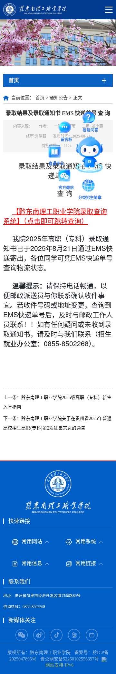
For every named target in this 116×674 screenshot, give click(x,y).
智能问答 (90, 118)
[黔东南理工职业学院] (58, 9)
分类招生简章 (90, 186)
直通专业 (56, 152)
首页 (39, 97)
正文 (77, 97)
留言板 (66, 128)
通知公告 (59, 97)
